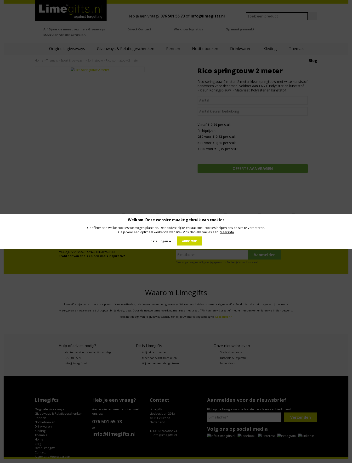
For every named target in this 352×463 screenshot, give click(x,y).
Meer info (227, 232)
